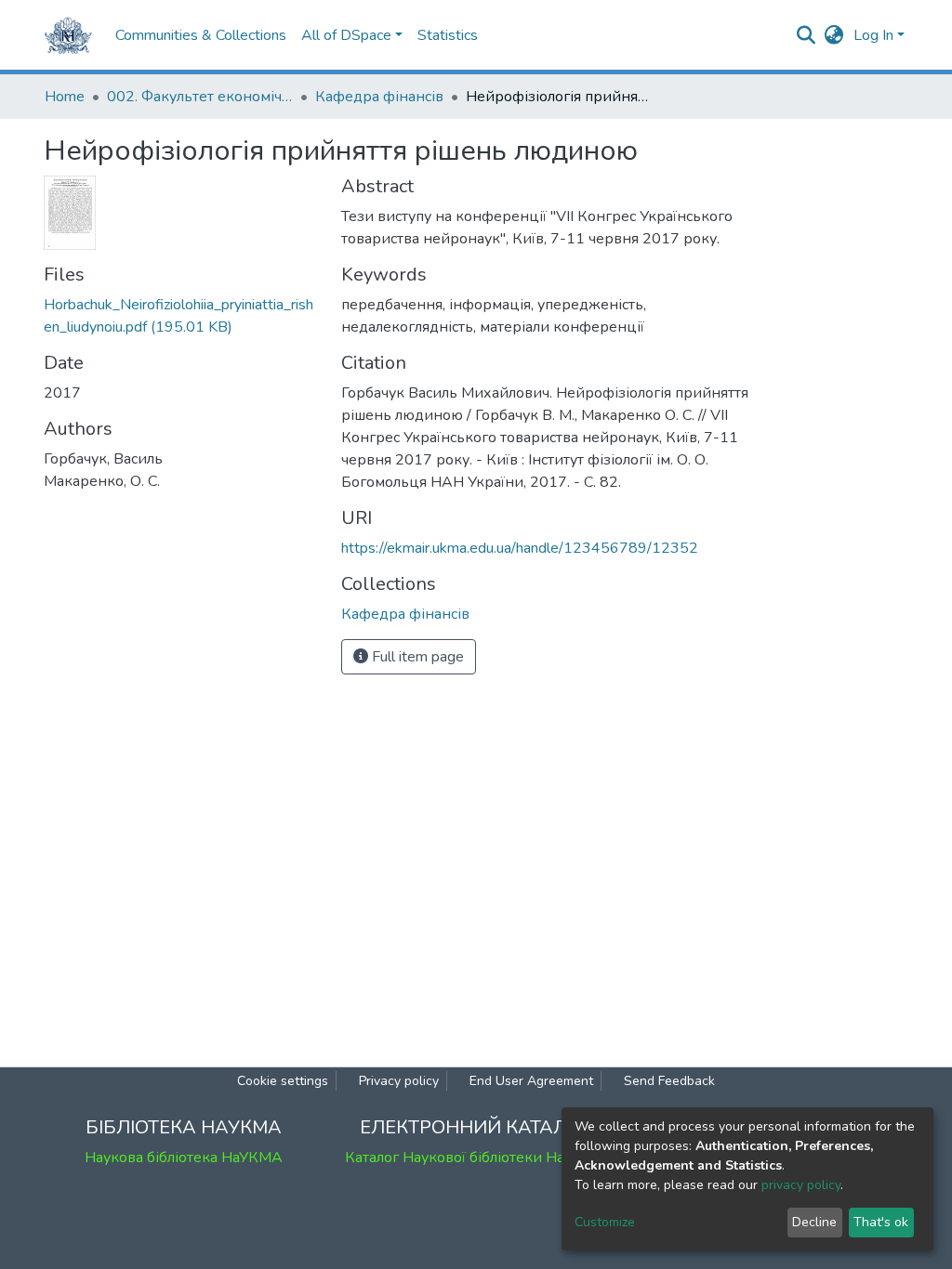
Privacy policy (399, 1081)
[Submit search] (806, 35)
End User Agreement (531, 1081)
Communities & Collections (200, 35)
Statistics (447, 35)
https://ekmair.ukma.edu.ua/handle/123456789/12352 (519, 548)
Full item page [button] (416, 657)
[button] (834, 35)
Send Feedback (669, 1081)
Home (65, 96)
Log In (873, 35)
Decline (814, 1222)
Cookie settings (282, 1081)
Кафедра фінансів (379, 96)
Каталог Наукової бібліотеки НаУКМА (476, 1157)
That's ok (880, 1222)
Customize (605, 1222)
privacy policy (800, 1185)
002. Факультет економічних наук (200, 96)
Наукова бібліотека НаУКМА (184, 1157)
